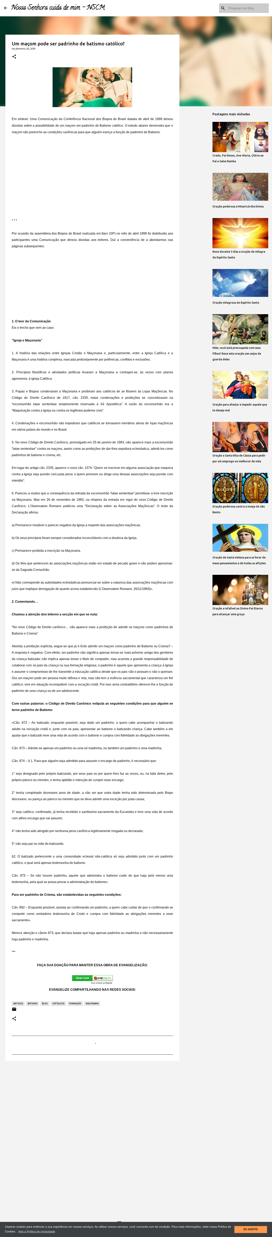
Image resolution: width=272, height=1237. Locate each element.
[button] (14, 56)
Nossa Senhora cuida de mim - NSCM (58, 8)
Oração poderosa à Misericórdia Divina (238, 206)
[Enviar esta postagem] (14, 1010)
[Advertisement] (92, 170)
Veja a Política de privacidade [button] (36, 1231)
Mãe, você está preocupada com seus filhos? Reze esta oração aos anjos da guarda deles (236, 353)
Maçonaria (92, 1003)
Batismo (32, 1003)
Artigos (18, 1003)
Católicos (58, 1003)
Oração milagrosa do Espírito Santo (235, 302)
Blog (45, 1003)
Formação (75, 1003)
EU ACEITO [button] (251, 1229)
